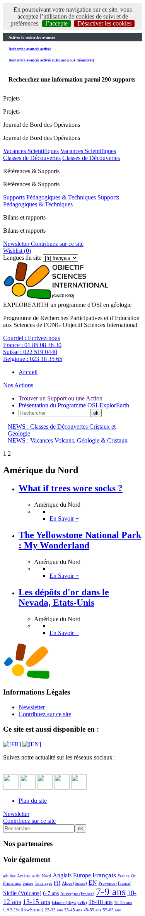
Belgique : (32, 359)
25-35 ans (54, 909)
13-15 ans (36, 902)
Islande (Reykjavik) (69, 902)
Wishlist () (17, 250)
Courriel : (31, 338)
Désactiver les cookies (104, 23)
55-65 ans (112, 909)
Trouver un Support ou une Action (60, 398)
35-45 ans (73, 909)
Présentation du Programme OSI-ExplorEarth (74, 405)
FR (57, 883)
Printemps (12, 883)
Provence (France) (115, 883)
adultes (9, 875)
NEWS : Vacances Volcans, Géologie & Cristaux (68, 440)
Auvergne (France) (77, 893)
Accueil (28, 372)
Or (133, 875)
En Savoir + (64, 518)
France (124, 875)
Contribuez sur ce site (56, 243)
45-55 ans (92, 909)
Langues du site (22, 257)
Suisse (27, 883)
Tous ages (43, 883)
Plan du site (33, 800)
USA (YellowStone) (23, 910)
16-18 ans (101, 902)
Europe (82, 875)
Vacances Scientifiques (31, 151)
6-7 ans (51, 893)
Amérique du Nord (34, 875)
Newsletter (16, 243)
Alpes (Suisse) (74, 883)
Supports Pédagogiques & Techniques (49, 197)
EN (93, 882)
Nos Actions (18, 385)
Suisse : (30, 352)
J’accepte (56, 23)
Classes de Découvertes (32, 158)
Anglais (62, 875)
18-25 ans (123, 902)
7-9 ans (111, 891)
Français (104, 875)
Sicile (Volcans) (22, 893)
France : (32, 345)
